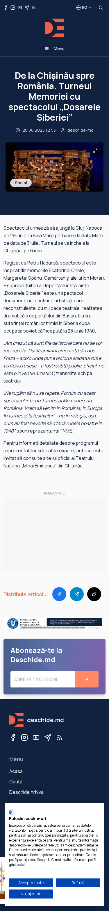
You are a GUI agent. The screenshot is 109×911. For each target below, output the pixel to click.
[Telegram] (47, 737)
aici (22, 864)
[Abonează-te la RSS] (33, 7)
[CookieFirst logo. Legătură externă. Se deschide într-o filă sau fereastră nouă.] (11, 812)
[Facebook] (12, 737)
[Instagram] (24, 737)
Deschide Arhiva (26, 792)
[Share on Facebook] (59, 594)
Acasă (16, 771)
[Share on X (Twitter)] (94, 594)
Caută (15, 781)
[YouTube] (36, 737)
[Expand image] (95, 150)
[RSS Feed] (59, 737)
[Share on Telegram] (77, 594)
